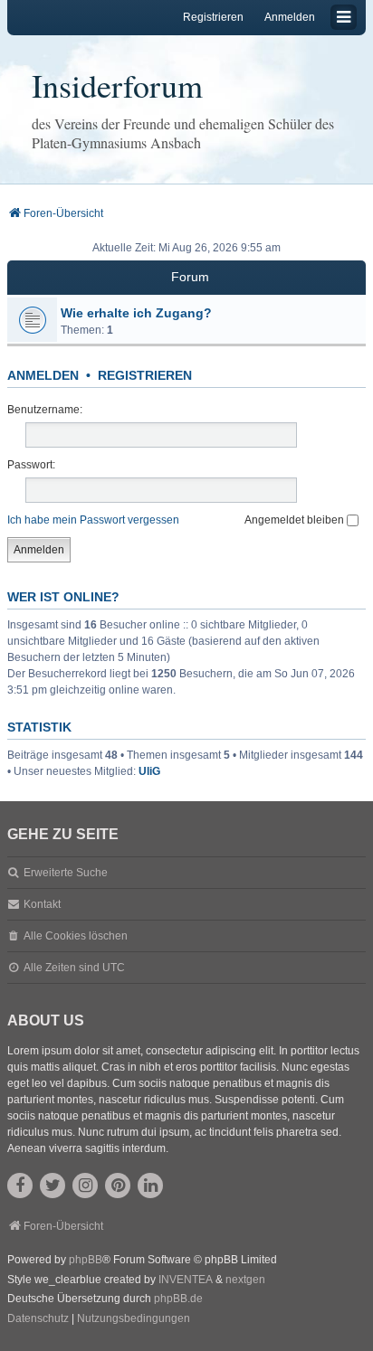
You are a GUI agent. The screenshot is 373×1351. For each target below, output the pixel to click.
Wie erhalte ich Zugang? (136, 313)
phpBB (85, 1259)
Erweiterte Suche (66, 872)
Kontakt (42, 904)
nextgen (245, 1279)
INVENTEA (185, 1279)
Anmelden (43, 375)
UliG (149, 771)
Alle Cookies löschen (76, 936)
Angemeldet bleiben (295, 520)
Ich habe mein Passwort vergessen (93, 520)
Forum (190, 276)
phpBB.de (178, 1298)
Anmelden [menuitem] (289, 17)
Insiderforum (117, 85)
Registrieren (145, 375)
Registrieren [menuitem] (213, 17)
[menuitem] (38, 1319)
